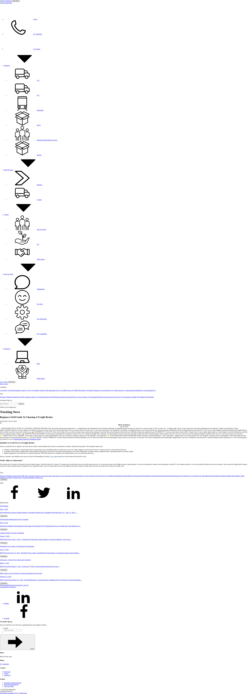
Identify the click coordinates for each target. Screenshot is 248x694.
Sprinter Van (4, 477)
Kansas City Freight (181, 476)
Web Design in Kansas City (8, 693)
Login (35, 19)
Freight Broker (149, 397)
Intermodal (40, 110)
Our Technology (42, 319)
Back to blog (4, 384)
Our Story (40, 304)
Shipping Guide (30, 397)
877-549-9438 (4, 664)
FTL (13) (32, 390)
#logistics (26, 439)
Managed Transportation (212, 476)
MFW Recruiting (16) (82, 390)
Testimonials (40, 289)
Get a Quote (3, 382)
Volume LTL (39, 477)
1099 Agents (41, 259)
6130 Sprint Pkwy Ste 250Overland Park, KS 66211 (14, 586)
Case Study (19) (5, 390)
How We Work (9, 274)
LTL (38, 80)
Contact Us (7, 675)
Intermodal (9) (53, 390)
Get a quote (53, 456)
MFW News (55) (69, 390)
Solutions (7, 65)
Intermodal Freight (96, 397)
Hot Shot (143, 476)
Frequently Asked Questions (12, 683)
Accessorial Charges (34, 476)
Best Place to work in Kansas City (80, 397)
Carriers (39, 200)
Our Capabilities (42, 334)
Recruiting (62, 397)
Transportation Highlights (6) (135, 390)
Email (6, 628)
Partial (222, 476)
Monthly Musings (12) (96, 390)
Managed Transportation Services (47, 140)
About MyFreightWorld (11, 684)
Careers (6, 214)
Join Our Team (41, 229)
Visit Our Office (9, 686)
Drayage (117, 397)
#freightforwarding (35, 439)
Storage (39, 155)
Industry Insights (131, 397)
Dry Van (106, 476)
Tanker (10, 477)
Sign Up (21, 404)
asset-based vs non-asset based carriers (64, 476)
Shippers (39, 185)
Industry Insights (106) (42, 390)
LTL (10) (61, 390)
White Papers (41, 378)
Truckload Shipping (44, 397)
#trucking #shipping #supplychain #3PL (12, 397)
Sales (67, 397)
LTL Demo (36, 49)
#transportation (18, 439)
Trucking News (18, 477)
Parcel (39, 125)
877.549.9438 (37, 34)
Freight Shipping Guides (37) (19, 390)
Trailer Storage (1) (120, 390)
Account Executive (108, 397)
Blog (38, 363)
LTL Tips (123, 397)
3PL (26, 476)
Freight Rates (54, 397)
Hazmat (137, 476)
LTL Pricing (195, 476)
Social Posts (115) (108, 390)
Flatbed (142, 397)
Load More (4, 479)
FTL (38, 95)
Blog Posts (7, 672)
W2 (38, 244)
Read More (4, 516)
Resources (7, 349)
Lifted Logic (23, 693)
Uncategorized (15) (150, 390)
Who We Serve (9, 170)
